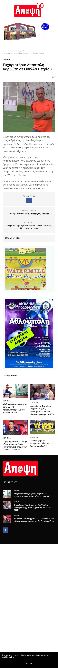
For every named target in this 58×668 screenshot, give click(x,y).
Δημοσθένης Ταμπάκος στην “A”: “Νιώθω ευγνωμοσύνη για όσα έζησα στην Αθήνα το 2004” (42, 410)
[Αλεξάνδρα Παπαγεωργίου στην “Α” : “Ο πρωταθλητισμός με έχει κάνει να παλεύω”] (15, 391)
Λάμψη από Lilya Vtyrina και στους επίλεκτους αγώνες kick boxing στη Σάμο (29, 226)
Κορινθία (6, 59)
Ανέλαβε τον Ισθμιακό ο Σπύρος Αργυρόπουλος (29, 213)
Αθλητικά (7, 401)
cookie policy (8, 657)
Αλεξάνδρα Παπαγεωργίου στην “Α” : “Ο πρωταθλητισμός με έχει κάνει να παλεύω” (15, 408)
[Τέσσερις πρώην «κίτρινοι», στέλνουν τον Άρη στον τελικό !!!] (42, 427)
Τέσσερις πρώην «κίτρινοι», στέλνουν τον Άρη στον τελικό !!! (41, 443)
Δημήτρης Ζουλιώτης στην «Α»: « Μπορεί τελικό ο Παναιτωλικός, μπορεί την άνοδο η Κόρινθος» (15, 445)
